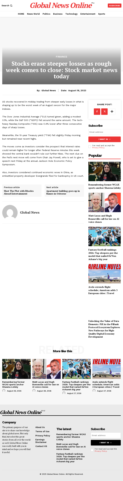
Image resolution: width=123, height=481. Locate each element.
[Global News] (10, 212)
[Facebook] (97, 111)
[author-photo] (4, 391)
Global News (48, 90)
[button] (7, 5)
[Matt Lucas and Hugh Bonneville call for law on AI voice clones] (104, 202)
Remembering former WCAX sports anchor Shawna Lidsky (104, 186)
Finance (61, 57)
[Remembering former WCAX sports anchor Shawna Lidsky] (104, 171)
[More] (112, 111)
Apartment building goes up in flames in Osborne (63, 192)
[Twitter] (104, 111)
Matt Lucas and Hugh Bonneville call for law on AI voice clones (103, 218)
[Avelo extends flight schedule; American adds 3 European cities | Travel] (104, 273)
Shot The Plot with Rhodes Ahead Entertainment (19, 192)
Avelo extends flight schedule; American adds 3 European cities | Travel (103, 290)
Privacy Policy (98, 148)
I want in (103, 139)
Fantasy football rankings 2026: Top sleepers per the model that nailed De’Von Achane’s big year (103, 254)
